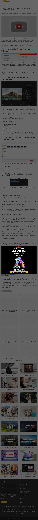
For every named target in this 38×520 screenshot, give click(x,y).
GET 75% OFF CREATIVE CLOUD (19, 272)
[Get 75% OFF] (19, 260)
